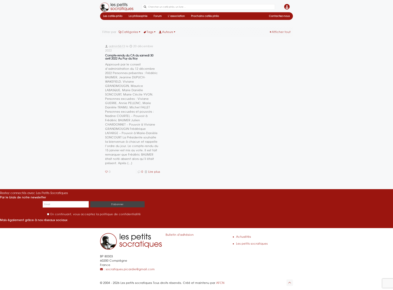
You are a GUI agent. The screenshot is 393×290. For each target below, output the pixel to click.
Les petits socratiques (252, 243)
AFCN (220, 282)
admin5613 (117, 46)
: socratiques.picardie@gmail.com (129, 269)
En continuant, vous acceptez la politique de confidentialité (95, 214)
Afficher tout (281, 32)
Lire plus (154, 171)
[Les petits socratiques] (116, 7)
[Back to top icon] (289, 282)
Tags (150, 32)
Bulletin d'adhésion (180, 234)
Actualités (243, 236)
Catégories (130, 32)
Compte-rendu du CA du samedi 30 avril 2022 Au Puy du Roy (129, 57)
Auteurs (167, 32)
